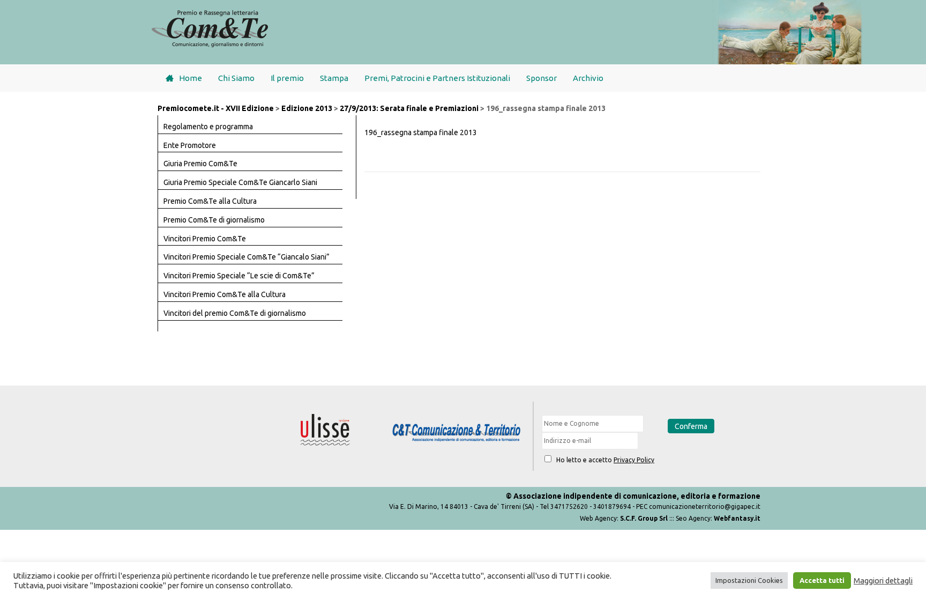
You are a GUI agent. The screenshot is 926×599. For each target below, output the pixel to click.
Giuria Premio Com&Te (200, 163)
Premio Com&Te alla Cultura (210, 201)
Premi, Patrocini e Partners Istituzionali (437, 78)
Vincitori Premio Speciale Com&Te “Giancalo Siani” (246, 257)
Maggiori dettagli (883, 580)
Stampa (334, 78)
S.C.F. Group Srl (644, 518)
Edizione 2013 (306, 108)
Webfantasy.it (737, 518)
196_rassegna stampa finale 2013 (420, 132)
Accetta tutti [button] (822, 580)
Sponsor (541, 78)
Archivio (588, 78)
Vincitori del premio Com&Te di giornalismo (234, 313)
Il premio (287, 78)
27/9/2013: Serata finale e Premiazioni (409, 108)
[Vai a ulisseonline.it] (325, 430)
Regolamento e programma (208, 126)
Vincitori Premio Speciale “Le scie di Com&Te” (239, 275)
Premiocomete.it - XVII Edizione (216, 108)
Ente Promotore (189, 145)
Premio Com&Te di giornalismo (214, 220)
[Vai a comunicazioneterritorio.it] (456, 433)
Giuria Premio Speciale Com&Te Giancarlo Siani (240, 182)
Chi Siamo (236, 78)
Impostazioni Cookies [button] (749, 580)
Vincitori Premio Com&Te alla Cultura (224, 294)
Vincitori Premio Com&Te (204, 238)
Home (190, 78)
